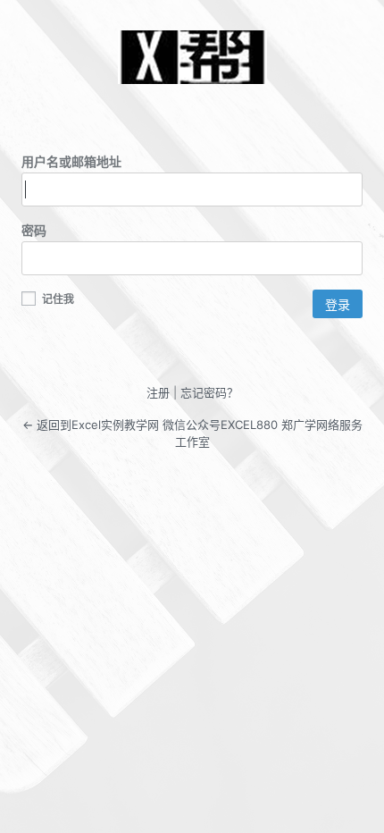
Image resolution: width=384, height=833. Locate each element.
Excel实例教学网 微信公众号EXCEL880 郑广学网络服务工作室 (192, 57)
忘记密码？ (209, 392)
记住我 (56, 299)
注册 (158, 392)
